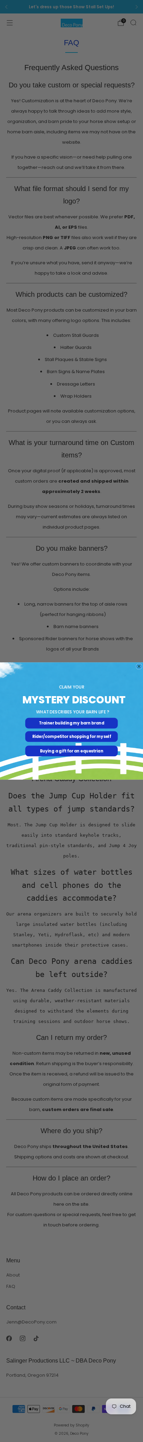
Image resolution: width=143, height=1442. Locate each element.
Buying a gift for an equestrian (71, 751)
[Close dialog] (139, 666)
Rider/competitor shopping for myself (71, 736)
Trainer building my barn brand (71, 723)
